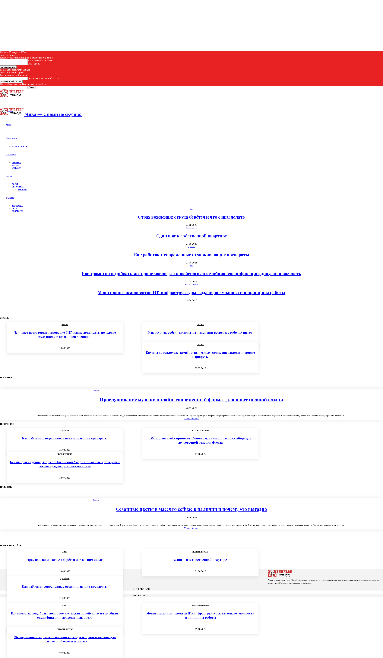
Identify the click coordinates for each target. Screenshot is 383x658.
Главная (9, 111)
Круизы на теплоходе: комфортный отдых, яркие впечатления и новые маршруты (200, 354)
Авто (191, 209)
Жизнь (15, 165)
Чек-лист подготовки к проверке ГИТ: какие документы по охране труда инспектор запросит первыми (65, 334)
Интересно (11, 154)
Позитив (16, 162)
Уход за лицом (19, 146)
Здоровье (10, 197)
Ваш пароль (34, 63)
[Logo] (12, 97)
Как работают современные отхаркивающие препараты (191, 254)
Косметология (12, 138)
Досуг (15, 184)
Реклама (22, 189)
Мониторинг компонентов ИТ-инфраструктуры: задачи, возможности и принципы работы (191, 292)
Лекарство (17, 211)
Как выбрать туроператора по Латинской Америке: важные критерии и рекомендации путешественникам (65, 464)
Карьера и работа (191, 284)
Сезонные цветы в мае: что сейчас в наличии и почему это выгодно (191, 509)
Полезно (16, 168)
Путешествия (64, 454)
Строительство (65, 629)
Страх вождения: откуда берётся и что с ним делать (191, 217)
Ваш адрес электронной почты (43, 78)
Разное (9, 176)
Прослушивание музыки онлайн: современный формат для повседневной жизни (191, 399)
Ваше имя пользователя (40, 60)
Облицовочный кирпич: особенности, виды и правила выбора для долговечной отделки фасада (200, 440)
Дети (14, 208)
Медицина (17, 206)
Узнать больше (191, 418)
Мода (8, 124)
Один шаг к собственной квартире (191, 235)
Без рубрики (18, 187)
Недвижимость (191, 228)
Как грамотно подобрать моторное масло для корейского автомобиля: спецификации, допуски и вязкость (191, 273)
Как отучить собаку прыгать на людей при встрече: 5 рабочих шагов (200, 332)
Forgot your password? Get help (15, 70)
